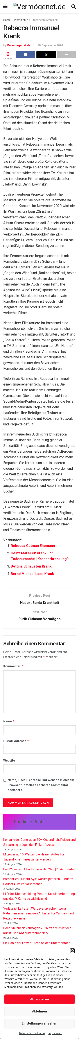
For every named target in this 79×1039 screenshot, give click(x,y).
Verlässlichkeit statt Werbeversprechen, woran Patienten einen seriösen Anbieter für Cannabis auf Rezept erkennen (38, 913)
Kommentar (13, 666)
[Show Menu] (5, 6)
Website (9, 760)
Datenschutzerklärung (32, 1033)
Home (7, 19)
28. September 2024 (50, 45)
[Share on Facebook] (25, 54)
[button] (72, 951)
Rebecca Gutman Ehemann (33, 546)
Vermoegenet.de (19, 45)
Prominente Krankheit (45, 19)
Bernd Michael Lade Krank (32, 574)
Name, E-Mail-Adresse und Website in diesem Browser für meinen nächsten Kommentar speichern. (41, 785)
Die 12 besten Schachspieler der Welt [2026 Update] (39, 869)
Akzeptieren (39, 999)
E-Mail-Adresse (16, 741)
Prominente (21, 19)
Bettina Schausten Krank (31, 566)
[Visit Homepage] (39, 6)
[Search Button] (73, 6)
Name (9, 721)
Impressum (55, 1033)
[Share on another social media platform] (66, 54)
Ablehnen (39, 1011)
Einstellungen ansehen (39, 1023)
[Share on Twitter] (46, 54)
